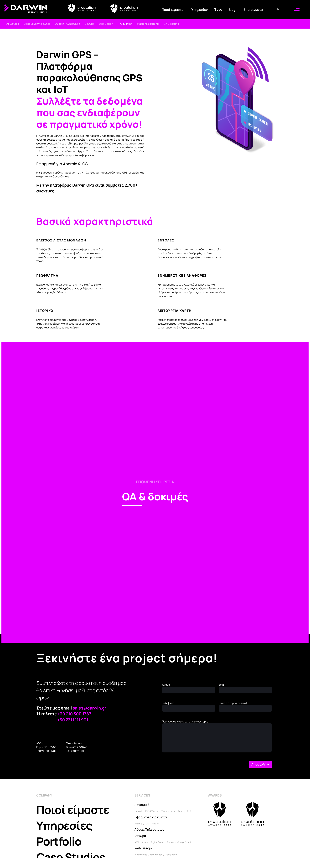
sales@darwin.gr (89, 708)
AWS (136, 842)
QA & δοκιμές (155, 496)
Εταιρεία (233, 703)
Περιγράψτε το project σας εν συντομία (185, 721)
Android (138, 823)
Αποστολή (258, 764)
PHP (189, 811)
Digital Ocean (157, 842)
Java (172, 811)
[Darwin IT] (25, 12)
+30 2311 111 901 (72, 720)
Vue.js (164, 811)
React (181, 811)
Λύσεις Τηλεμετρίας (149, 829)
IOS (147, 823)
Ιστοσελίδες (156, 854)
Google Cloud (184, 842)
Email (222, 684)
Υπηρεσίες (64, 825)
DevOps (140, 836)
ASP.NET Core (151, 811)
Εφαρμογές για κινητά (150, 817)
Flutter (155, 823)
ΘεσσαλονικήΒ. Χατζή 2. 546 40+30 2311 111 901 (76, 747)
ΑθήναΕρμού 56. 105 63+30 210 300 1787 (46, 747)
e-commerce (140, 854)
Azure (145, 842)
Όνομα (166, 684)
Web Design (143, 848)
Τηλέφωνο (168, 703)
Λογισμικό (142, 805)
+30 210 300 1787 (74, 714)
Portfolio (58, 841)
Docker (170, 842)
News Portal (171, 854)
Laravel (138, 811)
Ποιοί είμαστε (72, 809)
